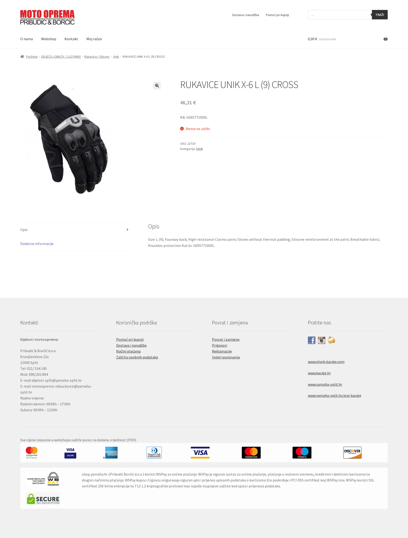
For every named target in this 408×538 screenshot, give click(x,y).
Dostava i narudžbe (245, 15)
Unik (116, 56)
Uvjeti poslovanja (226, 357)
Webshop (48, 38)
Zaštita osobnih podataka (137, 357)
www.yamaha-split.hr (325, 384)
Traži (379, 15)
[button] (157, 85)
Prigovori (219, 345)
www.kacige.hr (319, 373)
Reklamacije (222, 351)
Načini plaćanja (128, 351)
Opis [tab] (24, 229)
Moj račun (94, 38)
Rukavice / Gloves (97, 56)
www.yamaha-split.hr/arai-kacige (334, 395)
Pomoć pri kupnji (277, 15)
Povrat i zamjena (225, 339)
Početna (32, 56)
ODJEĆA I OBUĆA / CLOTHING (61, 56)
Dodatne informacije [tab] (37, 243)
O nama (26, 38)
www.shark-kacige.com (326, 361)
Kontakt (71, 38)
